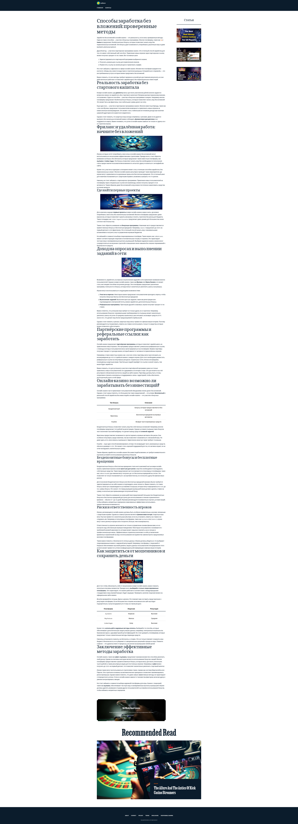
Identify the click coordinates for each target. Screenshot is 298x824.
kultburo (103, 3)
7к (161, 40)
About (127, 815)
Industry (156, 783)
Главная (100, 7)
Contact (133, 815)
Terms (147, 815)
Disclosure (155, 815)
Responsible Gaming (167, 815)
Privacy (140, 815)
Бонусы (108, 7)
